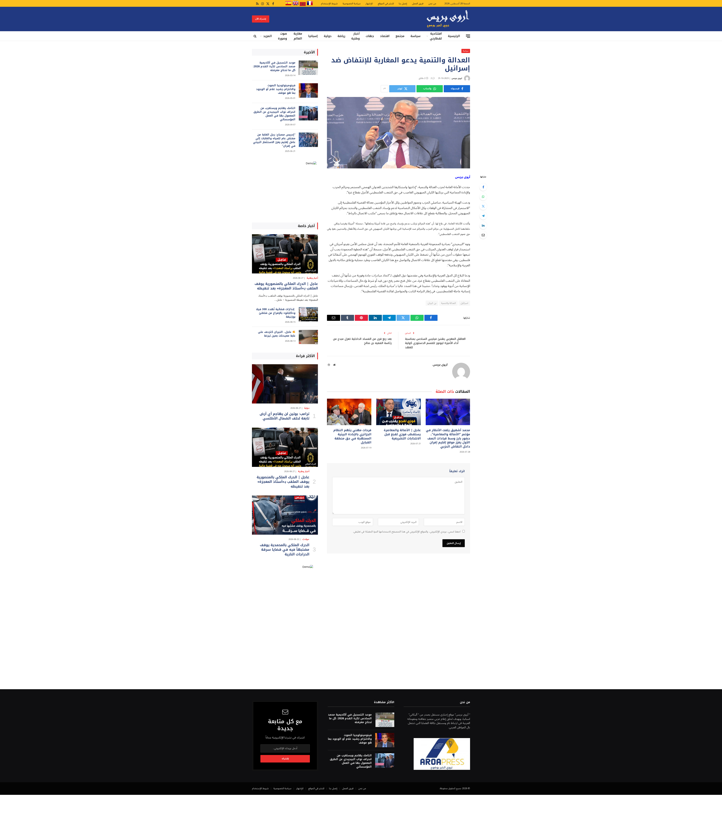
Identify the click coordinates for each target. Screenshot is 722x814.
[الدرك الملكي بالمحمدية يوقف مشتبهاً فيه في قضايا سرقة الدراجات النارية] (285, 515)
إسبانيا (313, 36)
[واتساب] (483, 196)
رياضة (341, 36)
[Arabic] (303, 5)
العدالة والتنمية (448, 303)
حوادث (305, 539)
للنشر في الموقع (386, 3)
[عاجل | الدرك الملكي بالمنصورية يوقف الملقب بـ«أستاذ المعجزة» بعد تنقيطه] (285, 253)
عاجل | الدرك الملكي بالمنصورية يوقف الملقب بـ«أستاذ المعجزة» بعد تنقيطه (286, 286)
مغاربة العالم (298, 36)
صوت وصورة (282, 36)
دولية (327, 36)
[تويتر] (483, 206)
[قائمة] (468, 36)
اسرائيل (464, 303)
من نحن (432, 3)
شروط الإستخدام (329, 3)
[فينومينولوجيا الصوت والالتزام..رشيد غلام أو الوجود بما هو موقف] (308, 90)
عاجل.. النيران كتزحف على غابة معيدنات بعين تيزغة (276, 334)
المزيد (267, 36)
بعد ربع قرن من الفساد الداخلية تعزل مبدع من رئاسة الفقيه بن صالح (362, 341)
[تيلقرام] (483, 216)
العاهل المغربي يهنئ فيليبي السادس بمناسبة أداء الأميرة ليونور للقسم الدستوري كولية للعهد (435, 343)
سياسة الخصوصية (352, 3)
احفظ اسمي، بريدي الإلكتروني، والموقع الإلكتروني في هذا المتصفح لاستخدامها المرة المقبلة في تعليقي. (406, 531)
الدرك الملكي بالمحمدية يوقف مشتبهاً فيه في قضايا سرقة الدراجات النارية (284, 550)
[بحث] (255, 36)
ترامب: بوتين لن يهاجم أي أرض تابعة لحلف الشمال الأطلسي (284, 416)
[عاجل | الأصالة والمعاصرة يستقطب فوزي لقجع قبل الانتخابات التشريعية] (398, 412)
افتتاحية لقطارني (436, 36)
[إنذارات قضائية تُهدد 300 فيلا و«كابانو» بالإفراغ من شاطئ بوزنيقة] (308, 314)
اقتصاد (385, 36)
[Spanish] (288, 5)
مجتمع (400, 36)
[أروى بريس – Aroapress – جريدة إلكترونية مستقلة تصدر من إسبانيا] (448, 19)
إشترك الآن (260, 19)
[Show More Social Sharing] (384, 88)
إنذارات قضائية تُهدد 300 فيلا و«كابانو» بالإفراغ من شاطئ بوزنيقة (275, 313)
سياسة (415, 36)
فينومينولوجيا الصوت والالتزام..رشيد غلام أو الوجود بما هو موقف (275, 89)
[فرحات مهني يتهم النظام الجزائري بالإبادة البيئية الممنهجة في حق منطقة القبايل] (349, 412)
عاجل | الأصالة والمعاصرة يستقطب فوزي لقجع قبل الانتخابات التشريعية (402, 434)
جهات (370, 36)
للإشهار (369, 3)
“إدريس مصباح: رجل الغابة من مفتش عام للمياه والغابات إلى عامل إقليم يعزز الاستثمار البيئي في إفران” (274, 140)
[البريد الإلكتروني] (483, 235)
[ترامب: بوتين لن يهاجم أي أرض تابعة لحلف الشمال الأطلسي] (285, 384)
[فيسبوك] (483, 187)
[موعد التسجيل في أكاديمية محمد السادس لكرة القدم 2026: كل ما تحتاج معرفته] (308, 68)
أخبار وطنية (355, 36)
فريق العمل (417, 3)
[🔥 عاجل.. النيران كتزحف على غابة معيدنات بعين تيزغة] (308, 337)
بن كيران (432, 303)
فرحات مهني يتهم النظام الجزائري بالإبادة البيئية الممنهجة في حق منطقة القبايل (352, 436)
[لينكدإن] (483, 225)
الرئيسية (454, 36)
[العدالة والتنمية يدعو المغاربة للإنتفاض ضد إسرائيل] (398, 133)
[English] (296, 5)
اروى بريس (456, 78)
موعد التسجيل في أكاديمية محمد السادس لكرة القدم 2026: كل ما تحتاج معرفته (274, 66)
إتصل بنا (403, 3)
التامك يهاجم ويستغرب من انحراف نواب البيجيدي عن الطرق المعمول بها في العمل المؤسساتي (274, 113)
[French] (310, 5)
